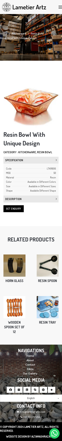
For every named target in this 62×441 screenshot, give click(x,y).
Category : (10, 152)
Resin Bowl (37, 33)
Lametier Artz (29, 7)
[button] (56, 76)
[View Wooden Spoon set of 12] (14, 307)
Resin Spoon (47, 281)
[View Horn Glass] (14, 265)
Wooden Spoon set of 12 (14, 327)
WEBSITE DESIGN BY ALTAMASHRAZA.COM (31, 436)
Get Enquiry (13, 208)
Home (3, 33)
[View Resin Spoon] (48, 265)
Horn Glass (14, 281)
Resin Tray (47, 322)
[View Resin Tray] (48, 307)
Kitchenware (19, 33)
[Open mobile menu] (60, 7)
